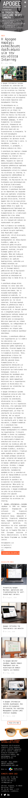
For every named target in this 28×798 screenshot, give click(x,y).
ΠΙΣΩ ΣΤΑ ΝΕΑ (14, 723)
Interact (12, 119)
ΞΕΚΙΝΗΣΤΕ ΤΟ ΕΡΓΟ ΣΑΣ (11, 553)
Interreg (19, 108)
